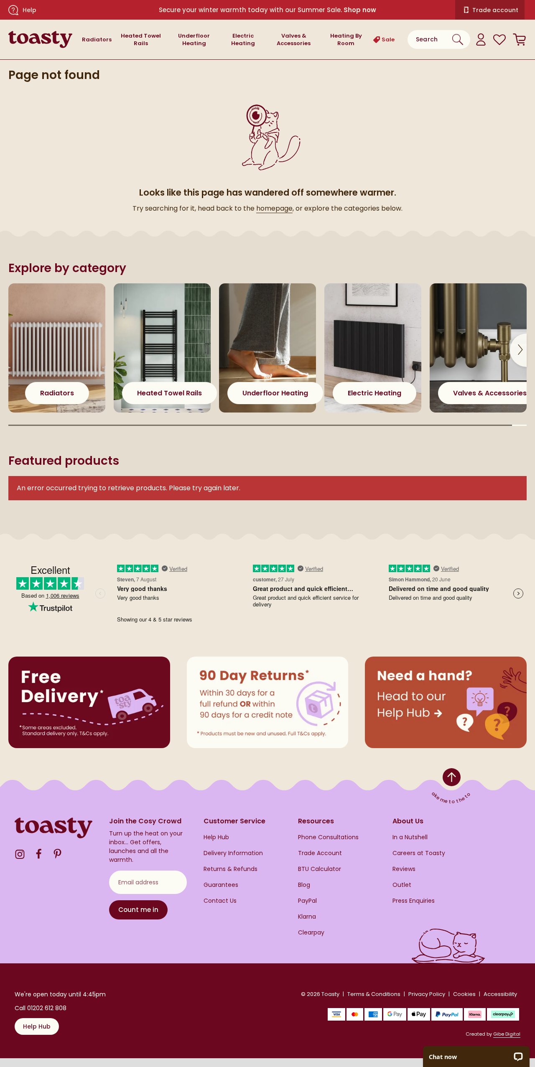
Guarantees (221, 885)
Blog (304, 885)
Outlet (401, 885)
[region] (267, 356)
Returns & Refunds (230, 869)
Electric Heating (243, 39)
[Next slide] (518, 350)
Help (29, 10)
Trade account (495, 10)
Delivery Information (233, 853)
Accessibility (500, 994)
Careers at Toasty (418, 853)
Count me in (138, 909)
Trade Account (320, 853)
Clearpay (311, 933)
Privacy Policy (426, 994)
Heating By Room (346, 39)
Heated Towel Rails (141, 39)
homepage (274, 208)
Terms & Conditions (373, 994)
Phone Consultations (328, 837)
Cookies (464, 994)
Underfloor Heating (194, 39)
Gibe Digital (506, 1034)
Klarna (307, 917)
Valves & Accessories (294, 39)
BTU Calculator (319, 869)
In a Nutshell (410, 837)
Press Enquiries (413, 901)
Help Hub (216, 837)
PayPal (307, 901)
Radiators (97, 39)
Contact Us (220, 901)
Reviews (403, 869)
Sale (386, 39)
